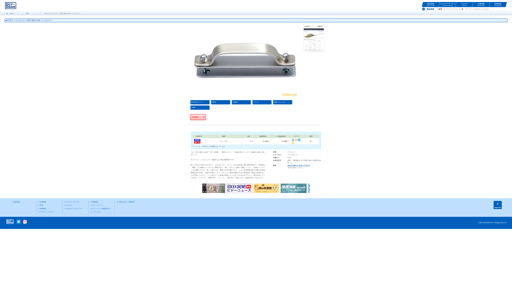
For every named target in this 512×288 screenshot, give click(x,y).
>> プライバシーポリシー (46, 212)
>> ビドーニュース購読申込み (100, 208)
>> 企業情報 (42, 202)
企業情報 (481, 4)
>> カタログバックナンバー (73, 208)
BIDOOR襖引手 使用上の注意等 (298, 165)
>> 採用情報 (42, 208)
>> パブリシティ (95, 212)
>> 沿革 (40, 205)
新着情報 (497, 4)
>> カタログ (68, 205)
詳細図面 (195, 117)
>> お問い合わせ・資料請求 (125, 202)
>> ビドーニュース (96, 205)
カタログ (464, 4)
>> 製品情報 (16, 202)
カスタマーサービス (447, 4)
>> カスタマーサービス (71, 202)
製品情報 (430, 4)
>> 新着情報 (94, 202)
